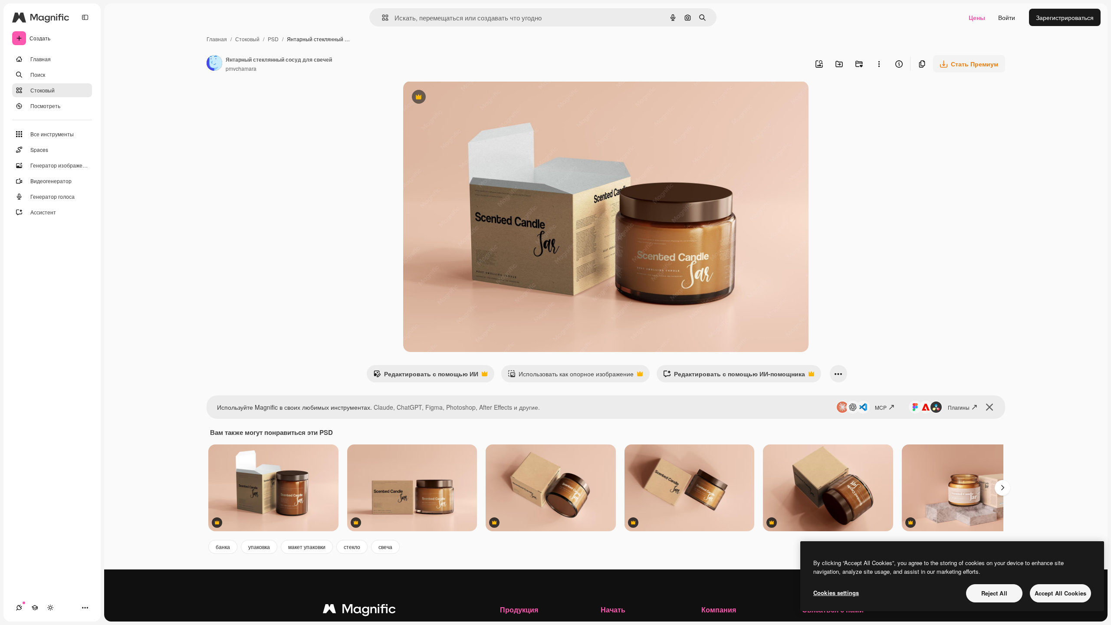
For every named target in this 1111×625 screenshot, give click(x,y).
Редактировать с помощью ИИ (425, 375)
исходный (461, 97)
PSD (273, 39)
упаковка (259, 546)
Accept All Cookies (1060, 593)
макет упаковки (306, 546)
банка (223, 546)
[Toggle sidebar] (85, 17)
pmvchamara (241, 68)
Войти (1006, 17)
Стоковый (247, 39)
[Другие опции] (878, 63)
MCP (881, 407)
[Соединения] (19, 608)
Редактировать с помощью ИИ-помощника (734, 375)
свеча (385, 546)
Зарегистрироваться (1065, 17)
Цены (977, 17)
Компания (718, 610)
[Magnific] (359, 610)
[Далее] (1002, 487)
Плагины (959, 407)
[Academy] (35, 608)
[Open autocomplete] (382, 17)
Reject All (994, 593)
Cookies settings (836, 593)
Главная (217, 39)
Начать (613, 610)
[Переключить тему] (50, 608)
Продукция (519, 610)
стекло (352, 546)
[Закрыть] (989, 407)
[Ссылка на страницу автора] (214, 63)
